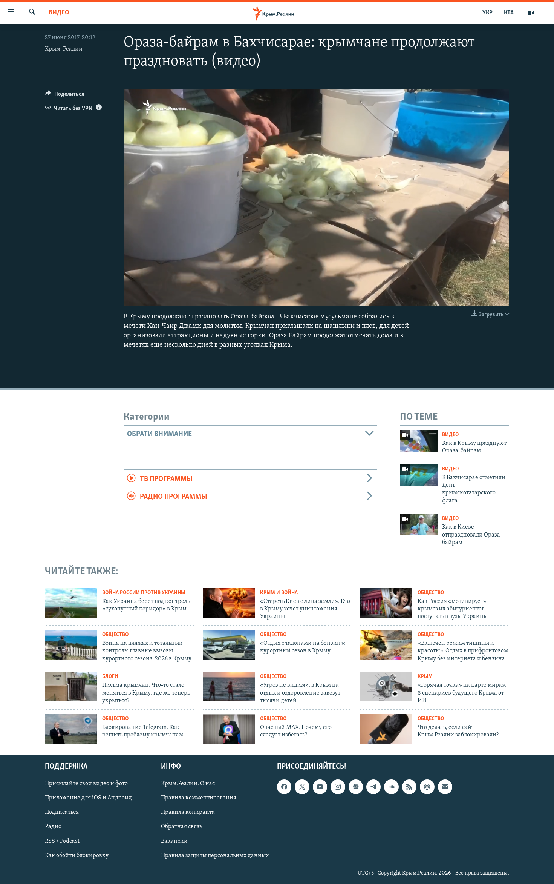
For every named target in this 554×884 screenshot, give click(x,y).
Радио (53, 827)
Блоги (110, 677)
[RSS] (409, 787)
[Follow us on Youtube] (320, 787)
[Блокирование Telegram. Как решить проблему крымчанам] (71, 729)
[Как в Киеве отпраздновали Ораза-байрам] (419, 524)
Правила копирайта (188, 813)
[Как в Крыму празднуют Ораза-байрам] (419, 441)
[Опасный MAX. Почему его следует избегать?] (229, 729)
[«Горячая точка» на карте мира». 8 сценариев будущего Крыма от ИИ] (386, 686)
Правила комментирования (198, 798)
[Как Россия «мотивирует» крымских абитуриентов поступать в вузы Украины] (386, 603)
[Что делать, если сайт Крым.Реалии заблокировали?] (386, 729)
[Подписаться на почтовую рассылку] (445, 787)
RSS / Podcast (62, 841)
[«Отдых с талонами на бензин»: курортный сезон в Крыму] (229, 645)
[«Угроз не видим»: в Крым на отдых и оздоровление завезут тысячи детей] (229, 686)
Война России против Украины (143, 593)
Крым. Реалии (64, 49)
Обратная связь (181, 827)
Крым (425, 677)
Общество (431, 593)
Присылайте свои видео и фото (86, 784)
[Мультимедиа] (530, 13)
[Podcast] (427, 787)
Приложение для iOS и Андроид (88, 798)
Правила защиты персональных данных (215, 856)
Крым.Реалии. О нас (188, 784)
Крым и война (279, 593)
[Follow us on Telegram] (373, 787)
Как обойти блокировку (77, 856)
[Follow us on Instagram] (338, 787)
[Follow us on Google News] (356, 787)
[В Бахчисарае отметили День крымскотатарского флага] (419, 475)
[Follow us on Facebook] (284, 787)
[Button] (64, 96)
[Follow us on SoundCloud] (391, 787)
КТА (509, 13)
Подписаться (62, 813)
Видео (59, 12)
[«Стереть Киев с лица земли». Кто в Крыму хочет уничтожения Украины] (229, 603)
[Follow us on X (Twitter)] (302, 787)
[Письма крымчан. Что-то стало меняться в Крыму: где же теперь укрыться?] (71, 686)
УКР (487, 13)
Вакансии (174, 841)
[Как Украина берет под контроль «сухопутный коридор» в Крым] (71, 603)
